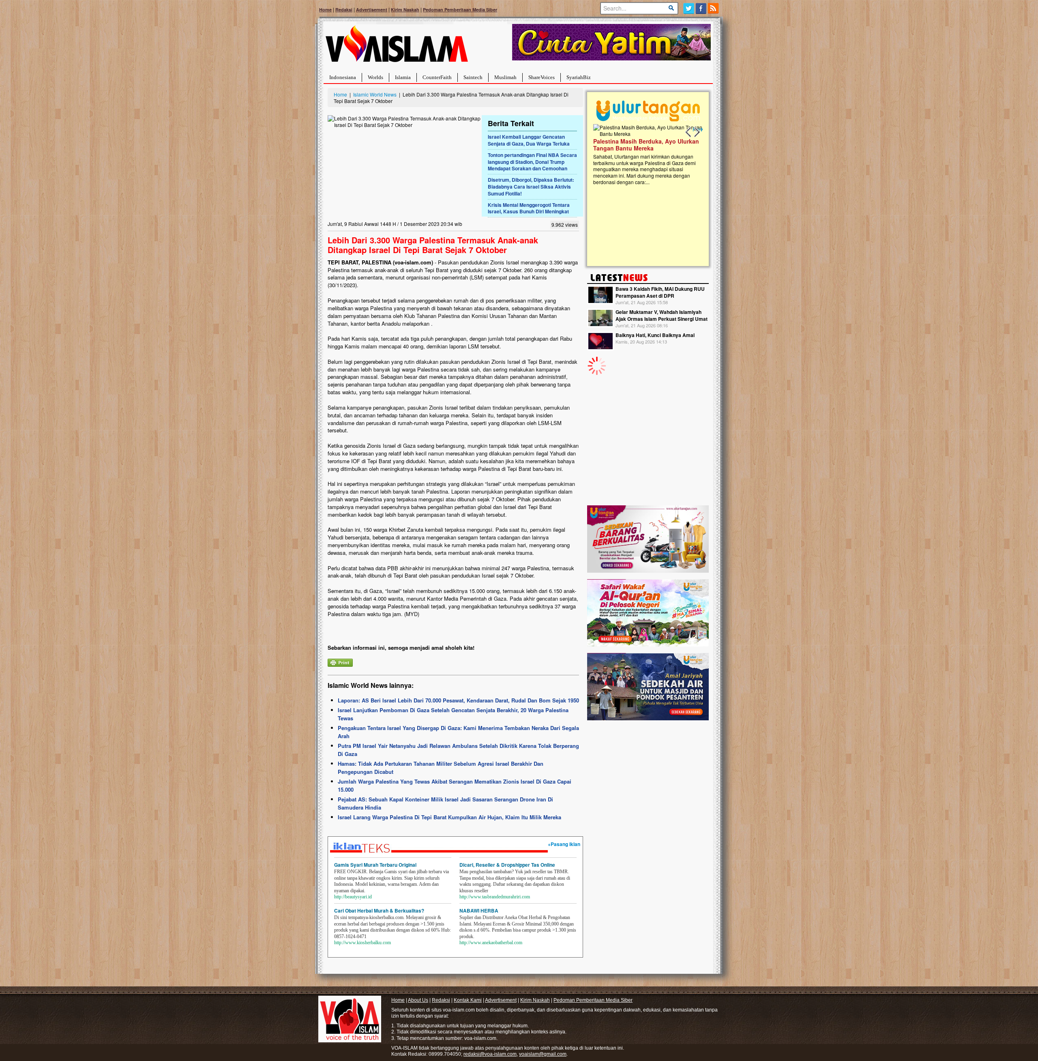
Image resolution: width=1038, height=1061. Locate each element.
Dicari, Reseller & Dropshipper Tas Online (507, 864)
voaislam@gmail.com (542, 1054)
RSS (714, 8)
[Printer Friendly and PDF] (340, 661)
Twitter (688, 8)
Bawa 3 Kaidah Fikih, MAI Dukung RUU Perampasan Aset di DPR (660, 292)
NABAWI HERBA (478, 910)
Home (325, 9)
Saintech (473, 77)
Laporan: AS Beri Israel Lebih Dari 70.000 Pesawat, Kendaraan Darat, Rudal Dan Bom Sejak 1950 (458, 700)
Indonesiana (342, 77)
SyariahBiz (578, 77)
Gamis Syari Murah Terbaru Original (375, 864)
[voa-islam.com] (397, 47)
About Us (418, 1000)
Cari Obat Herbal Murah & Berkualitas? (379, 910)
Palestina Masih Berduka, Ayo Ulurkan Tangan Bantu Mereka (646, 144)
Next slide (697, 132)
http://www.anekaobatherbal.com (490, 942)
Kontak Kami (468, 1000)
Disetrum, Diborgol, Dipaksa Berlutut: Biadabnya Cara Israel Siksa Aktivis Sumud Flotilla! (531, 186)
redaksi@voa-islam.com (490, 1054)
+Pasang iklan (564, 844)
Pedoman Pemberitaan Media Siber (460, 9)
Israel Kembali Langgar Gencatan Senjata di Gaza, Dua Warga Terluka (529, 140)
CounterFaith (437, 77)
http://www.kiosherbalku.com (362, 942)
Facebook (701, 8)
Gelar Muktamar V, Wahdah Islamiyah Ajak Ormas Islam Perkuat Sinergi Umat (662, 315)
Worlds (375, 77)
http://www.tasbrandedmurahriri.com (494, 897)
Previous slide (688, 132)
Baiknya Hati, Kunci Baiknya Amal (655, 335)
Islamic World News (375, 94)
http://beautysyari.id (353, 897)
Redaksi (343, 9)
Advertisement (371, 9)
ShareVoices (541, 77)
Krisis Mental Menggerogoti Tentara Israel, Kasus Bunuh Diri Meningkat (529, 208)
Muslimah (505, 77)
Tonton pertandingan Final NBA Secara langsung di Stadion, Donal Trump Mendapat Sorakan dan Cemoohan (532, 161)
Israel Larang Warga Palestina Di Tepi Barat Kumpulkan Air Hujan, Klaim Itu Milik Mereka (449, 817)
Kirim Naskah (405, 9)
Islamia (403, 77)
